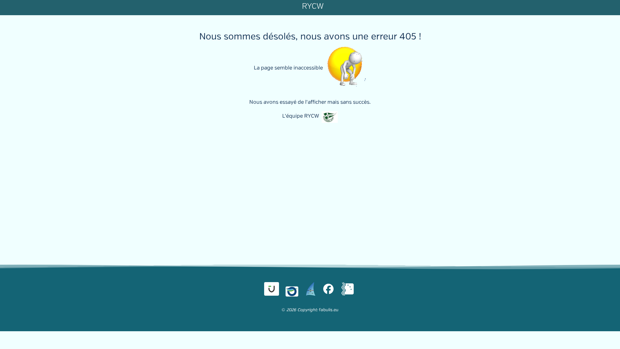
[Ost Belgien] (292, 289)
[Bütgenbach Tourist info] (271, 289)
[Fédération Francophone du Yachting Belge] (310, 289)
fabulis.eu (328, 309)
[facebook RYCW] (328, 289)
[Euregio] (348, 289)
